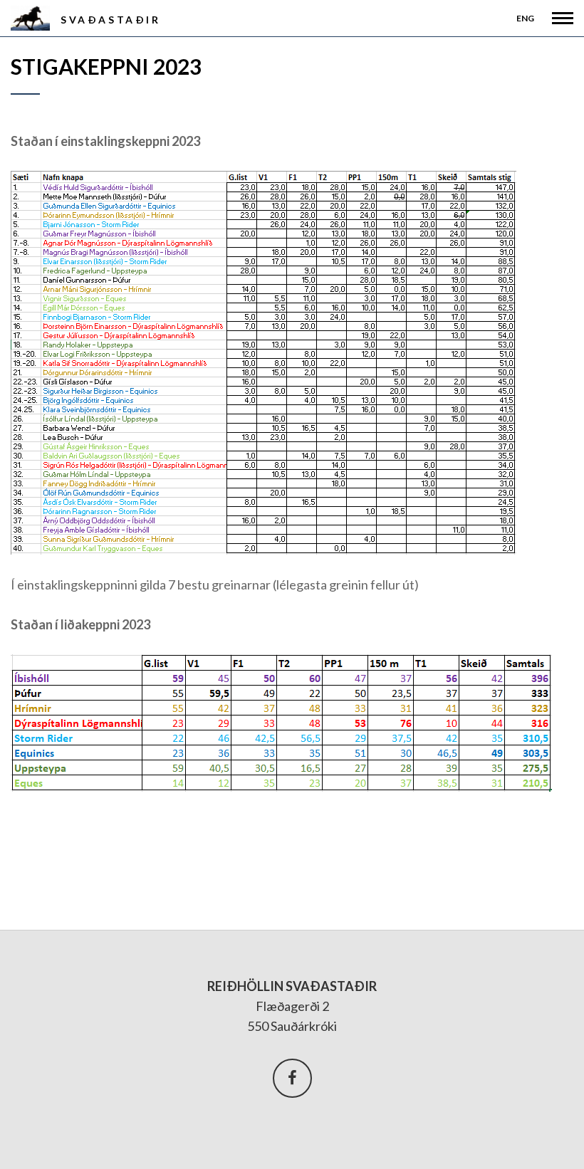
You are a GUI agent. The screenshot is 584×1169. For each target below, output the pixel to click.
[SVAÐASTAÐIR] (30, 18)
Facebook (292, 1078)
